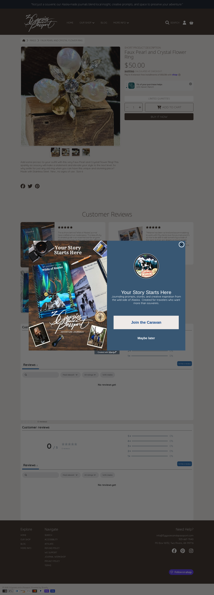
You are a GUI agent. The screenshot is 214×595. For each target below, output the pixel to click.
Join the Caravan (146, 322)
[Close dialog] (181, 244)
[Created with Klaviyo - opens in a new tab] (107, 352)
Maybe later (146, 338)
